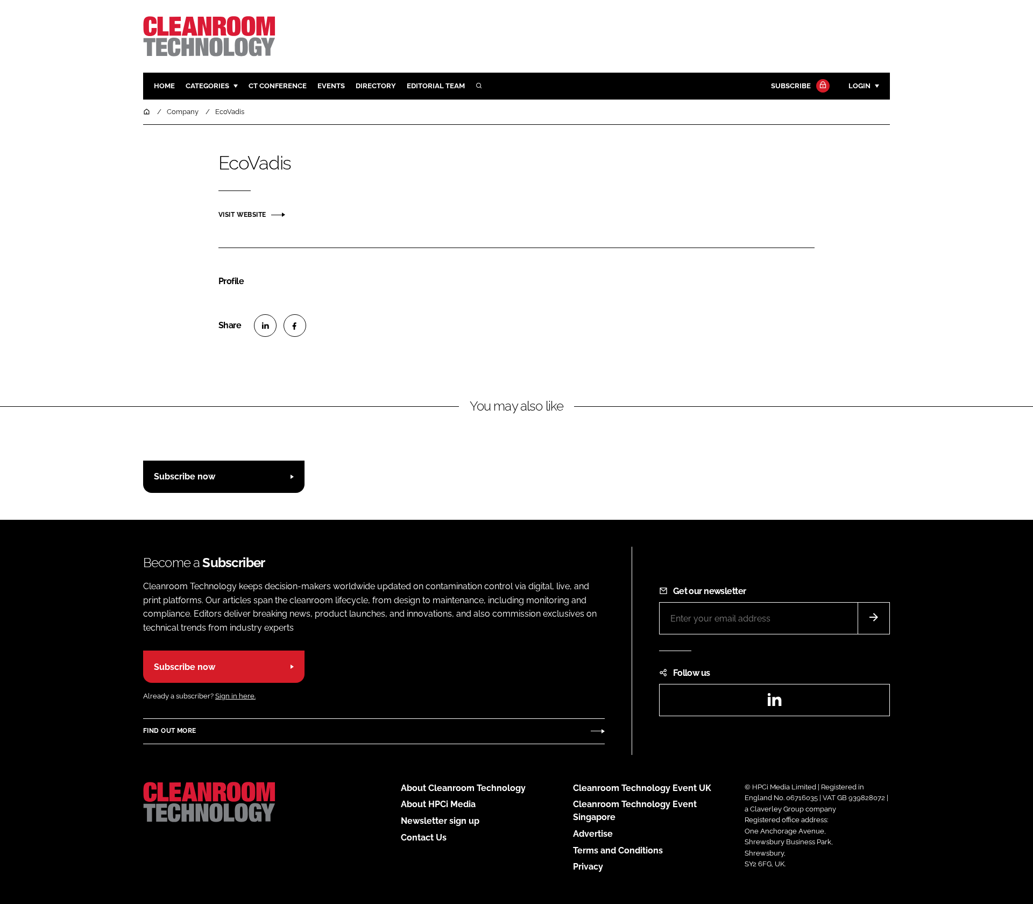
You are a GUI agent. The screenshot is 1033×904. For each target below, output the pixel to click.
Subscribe (791, 86)
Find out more (169, 730)
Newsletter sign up (440, 821)
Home (164, 86)
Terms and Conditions (618, 850)
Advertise (593, 834)
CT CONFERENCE (278, 86)
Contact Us (424, 837)
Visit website (242, 214)
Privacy (588, 866)
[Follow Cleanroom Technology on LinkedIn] (774, 703)
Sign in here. (235, 696)
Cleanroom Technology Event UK (642, 788)
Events (331, 86)
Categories (207, 86)
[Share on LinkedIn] (265, 325)
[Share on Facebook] (295, 325)
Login (859, 86)
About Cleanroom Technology (463, 788)
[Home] (147, 112)
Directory (376, 86)
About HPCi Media (438, 804)
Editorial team (436, 86)
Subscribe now (184, 476)
